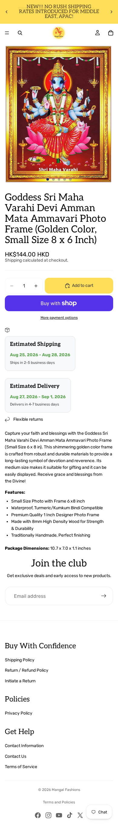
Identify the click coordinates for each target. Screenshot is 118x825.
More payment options (59, 317)
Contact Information (24, 745)
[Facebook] (37, 815)
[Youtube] (59, 815)
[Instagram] (48, 815)
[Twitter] (80, 815)
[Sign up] (103, 596)
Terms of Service (21, 766)
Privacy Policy (18, 713)
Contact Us (15, 756)
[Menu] (7, 33)
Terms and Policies (59, 802)
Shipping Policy (19, 660)
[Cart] (110, 33)
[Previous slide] (6, 12)
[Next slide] (111, 12)
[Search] (20, 33)
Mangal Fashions (66, 790)
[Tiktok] (69, 815)
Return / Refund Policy (26, 670)
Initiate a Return (20, 681)
